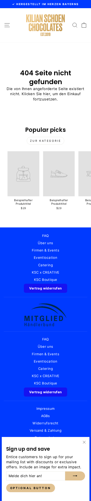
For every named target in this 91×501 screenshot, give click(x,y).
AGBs (45, 416)
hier (46, 94)
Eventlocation (45, 257)
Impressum (45, 408)
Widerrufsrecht (45, 423)
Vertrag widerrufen (45, 288)
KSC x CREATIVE (45, 272)
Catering (45, 265)
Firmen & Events (45, 250)
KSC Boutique (45, 280)
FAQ (45, 236)
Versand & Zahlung (45, 430)
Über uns (45, 243)
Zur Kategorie (45, 140)
